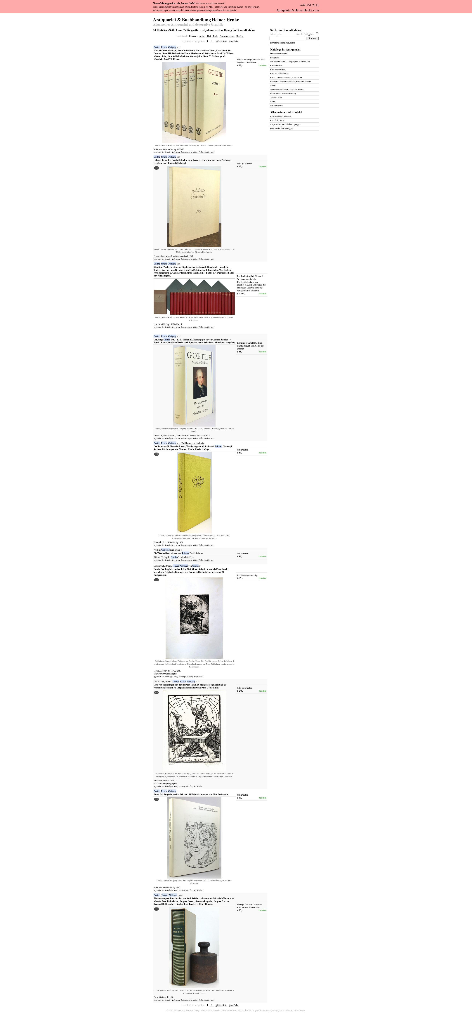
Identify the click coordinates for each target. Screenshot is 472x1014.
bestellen (262, 65)
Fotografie (274, 57)
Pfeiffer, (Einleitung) (167, 549)
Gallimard (163, 997)
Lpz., (156, 324)
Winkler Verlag (170, 149)
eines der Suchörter (305, 33)
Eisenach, (158, 542)
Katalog (239, 35)
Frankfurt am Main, (162, 255)
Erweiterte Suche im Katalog (282, 42)
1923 (172, 780)
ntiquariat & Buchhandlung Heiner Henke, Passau (196, 1010)
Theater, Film (276, 97)
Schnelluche (276, 34)
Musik (273, 85)
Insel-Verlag (164, 324)
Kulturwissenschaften (279, 73)
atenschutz (291, 1010)
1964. (190, 255)
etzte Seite (233, 41)
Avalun (166, 780)
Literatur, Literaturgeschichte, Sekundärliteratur (193, 151)
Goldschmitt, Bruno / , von (176, 681)
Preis (215, 35)
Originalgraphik (170, 673)
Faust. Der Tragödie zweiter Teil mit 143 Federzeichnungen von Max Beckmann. (191, 794)
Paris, (156, 997)
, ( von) (167, 894)
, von (167, 47)
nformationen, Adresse (280, 116)
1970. (178, 887)
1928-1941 (176, 324)
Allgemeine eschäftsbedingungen (285, 124)
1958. (170, 997)
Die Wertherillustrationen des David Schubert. (179, 553)
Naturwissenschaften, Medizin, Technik (287, 89)
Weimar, (157, 557)
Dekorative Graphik (278, 53)
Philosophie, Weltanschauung (283, 93)
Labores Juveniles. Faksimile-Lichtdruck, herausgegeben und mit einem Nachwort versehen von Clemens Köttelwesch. (192, 161)
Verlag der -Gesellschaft (175, 557)
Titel (209, 35)
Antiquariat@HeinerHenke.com (297, 10)
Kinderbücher (276, 65)
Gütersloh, (158, 435)
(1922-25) (175, 670)
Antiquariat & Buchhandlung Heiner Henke (196, 19)
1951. (181, 542)
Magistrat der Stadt (179, 255)
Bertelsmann (169, 435)
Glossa (302, 1010)
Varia (272, 101)
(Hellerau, (158, 780)
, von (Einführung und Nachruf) (179, 442)
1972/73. (181, 149)
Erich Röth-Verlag (170, 542)
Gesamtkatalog (276, 105)
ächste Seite (221, 41)
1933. (191, 557)
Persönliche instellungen (281, 128)
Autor (201, 35)
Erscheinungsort (227, 35)
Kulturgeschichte (277, 69)
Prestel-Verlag (169, 887)
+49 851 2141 (309, 5)
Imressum (279, 1010)
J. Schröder (165, 670)
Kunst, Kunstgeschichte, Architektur (187, 676)
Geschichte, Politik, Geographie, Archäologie (290, 61)
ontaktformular (277, 120)
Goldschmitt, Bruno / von (176, 565)
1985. (207, 435)
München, (158, 149)
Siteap (269, 1010)
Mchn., (157, 670)
